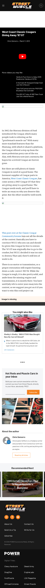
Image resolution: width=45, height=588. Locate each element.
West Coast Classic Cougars (24, 178)
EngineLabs (29, 572)
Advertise (8, 536)
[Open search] (41, 6)
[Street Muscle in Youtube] (18, 517)
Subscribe (33, 392)
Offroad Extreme (11, 584)
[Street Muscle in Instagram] (6, 517)
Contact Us (29, 524)
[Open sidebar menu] (3, 5)
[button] (22, 56)
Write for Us (29, 530)
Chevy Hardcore (11, 566)
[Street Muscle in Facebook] (12, 517)
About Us (8, 524)
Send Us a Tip (10, 530)
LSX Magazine (30, 578)
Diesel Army (29, 566)
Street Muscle (30, 584)
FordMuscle (9, 578)
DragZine (8, 572)
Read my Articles (21, 455)
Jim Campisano (9, 350)
